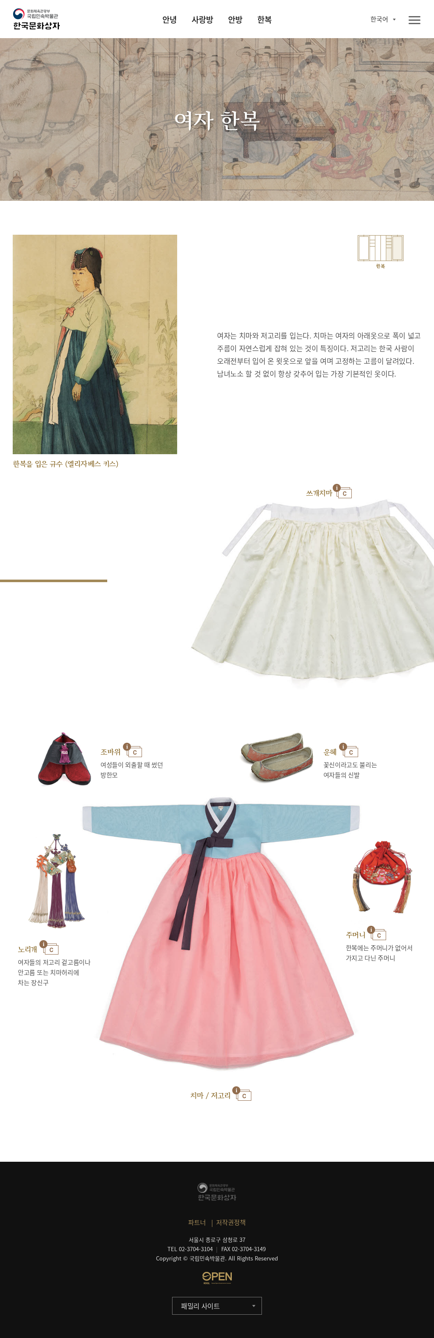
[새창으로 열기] (217, 1277)
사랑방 (202, 19)
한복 (264, 19)
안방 (235, 19)
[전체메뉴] (414, 20)
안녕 (169, 19)
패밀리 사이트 (200, 1306)
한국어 (379, 19)
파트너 (197, 1222)
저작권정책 (231, 1222)
